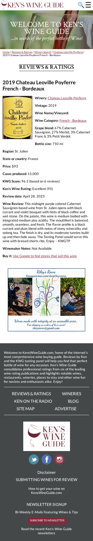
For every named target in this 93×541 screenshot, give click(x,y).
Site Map (26, 408)
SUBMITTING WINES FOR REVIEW (46, 479)
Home (6, 52)
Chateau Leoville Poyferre (68, 52)
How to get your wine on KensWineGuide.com (46, 490)
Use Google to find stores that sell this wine (45, 256)
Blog (73, 401)
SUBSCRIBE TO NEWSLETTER (47, 520)
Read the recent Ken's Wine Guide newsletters (46, 531)
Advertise (65, 408)
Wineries (71, 393)
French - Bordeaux (73, 120)
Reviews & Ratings (22, 52)
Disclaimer (46, 472)
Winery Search (42, 52)
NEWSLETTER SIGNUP (47, 504)
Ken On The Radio (33, 401)
